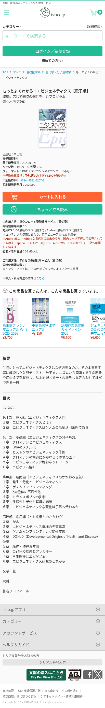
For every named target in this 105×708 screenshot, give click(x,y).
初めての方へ (52, 60)
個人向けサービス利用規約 (61, 691)
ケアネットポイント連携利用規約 (62, 696)
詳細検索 (94, 26)
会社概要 (8, 691)
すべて (17, 72)
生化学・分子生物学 (58, 72)
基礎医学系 (34, 72)
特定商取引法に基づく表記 (19, 696)
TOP (5, 72)
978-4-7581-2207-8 (32, 180)
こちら (40, 278)
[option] (14, 319)
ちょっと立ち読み (52, 209)
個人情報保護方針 (29, 691)
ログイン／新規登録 (52, 51)
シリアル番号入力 (52, 662)
